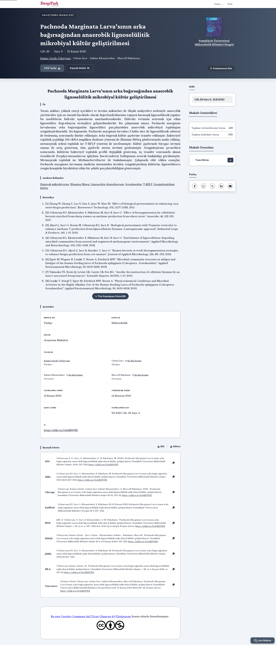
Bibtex (176, 446)
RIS (162, 446)
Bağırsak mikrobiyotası (54, 184)
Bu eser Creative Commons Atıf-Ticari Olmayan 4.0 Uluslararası (91, 616)
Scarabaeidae (133, 184)
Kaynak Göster (78, 68)
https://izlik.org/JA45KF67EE (61, 430)
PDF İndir (50, 68)
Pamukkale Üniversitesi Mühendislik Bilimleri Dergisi (214, 42)
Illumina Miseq (79, 184)
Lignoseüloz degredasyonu (107, 184)
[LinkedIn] (221, 186)
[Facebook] (194, 186)
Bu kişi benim (134, 361)
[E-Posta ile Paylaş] (230, 186)
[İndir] (230, 160)
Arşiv (192, 86)
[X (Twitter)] (212, 186)
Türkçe (217, 4)
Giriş (229, 4)
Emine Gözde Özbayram (55, 58)
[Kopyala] (173, 463)
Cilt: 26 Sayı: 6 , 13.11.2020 (209, 99)
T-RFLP (147, 184)
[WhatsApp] (203, 186)
